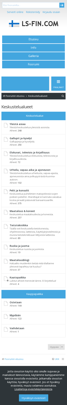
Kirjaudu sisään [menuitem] (51, 12)
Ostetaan (16, 302)
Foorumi (33, 64)
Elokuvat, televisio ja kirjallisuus (29, 152)
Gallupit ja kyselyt (21, 138)
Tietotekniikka (19, 225)
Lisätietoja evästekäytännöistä (33, 389)
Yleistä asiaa (18, 124)
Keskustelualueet (17, 107)
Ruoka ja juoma (19, 246)
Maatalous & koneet (22, 211)
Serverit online (15, 12)
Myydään (15, 315)
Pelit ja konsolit (19, 190)
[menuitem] (62, 96)
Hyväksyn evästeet (34, 398)
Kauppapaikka (34, 294)
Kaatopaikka (18, 277)
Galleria (33, 56)
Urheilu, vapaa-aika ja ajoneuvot (30, 170)
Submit (62, 5)
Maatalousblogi (19, 260)
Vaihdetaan (17, 328)
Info (33, 48)
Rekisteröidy (33, 12)
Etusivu (33, 39)
